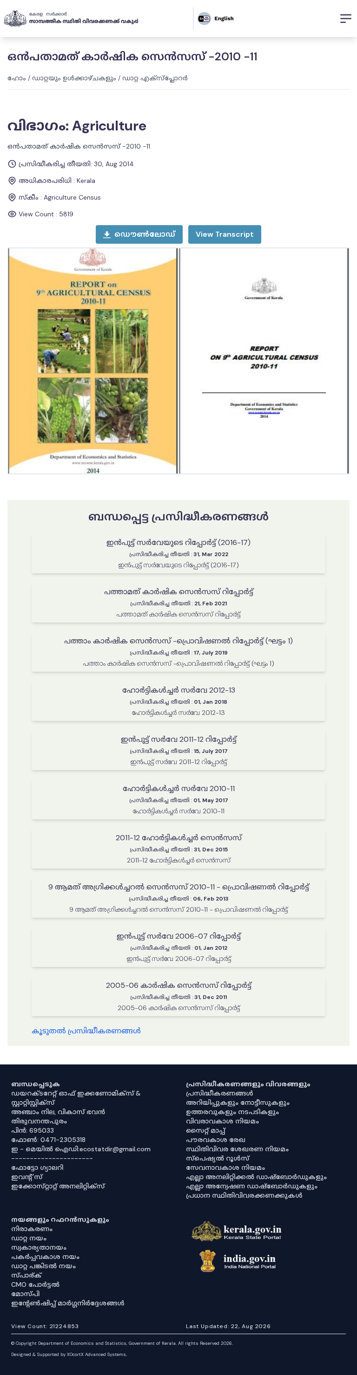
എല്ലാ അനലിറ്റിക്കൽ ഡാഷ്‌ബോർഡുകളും (256, 1177)
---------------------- (52, 1158)
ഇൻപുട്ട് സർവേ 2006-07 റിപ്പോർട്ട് (179, 936)
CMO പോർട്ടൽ (35, 1284)
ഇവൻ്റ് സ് (26, 1177)
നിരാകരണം (32, 1229)
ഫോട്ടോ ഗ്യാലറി (37, 1167)
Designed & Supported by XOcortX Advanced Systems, (69, 1354)
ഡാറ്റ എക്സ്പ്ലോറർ (155, 78)
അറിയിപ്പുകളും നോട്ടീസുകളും (238, 1102)
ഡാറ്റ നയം (28, 1238)
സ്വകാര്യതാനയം (38, 1247)
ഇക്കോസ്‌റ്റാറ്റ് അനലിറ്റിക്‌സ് (58, 1186)
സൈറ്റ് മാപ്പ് (205, 1130)
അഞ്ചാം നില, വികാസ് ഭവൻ (58, 1112)
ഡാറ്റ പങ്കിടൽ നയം (43, 1266)
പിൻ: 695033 (32, 1130)
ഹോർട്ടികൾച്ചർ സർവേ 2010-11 (179, 788)
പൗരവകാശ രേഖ (215, 1139)
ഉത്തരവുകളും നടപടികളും (232, 1112)
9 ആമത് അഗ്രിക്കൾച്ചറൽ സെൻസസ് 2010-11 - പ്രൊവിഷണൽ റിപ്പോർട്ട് (178, 887)
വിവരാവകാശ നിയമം (222, 1121)
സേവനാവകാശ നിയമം (225, 1167)
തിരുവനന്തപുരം (39, 1121)
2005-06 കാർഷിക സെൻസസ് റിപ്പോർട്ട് (178, 985)
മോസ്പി (25, 1294)
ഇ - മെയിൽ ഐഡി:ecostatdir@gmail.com (81, 1149)
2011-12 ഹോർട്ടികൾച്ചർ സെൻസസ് (179, 838)
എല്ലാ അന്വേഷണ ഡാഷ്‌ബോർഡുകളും (251, 1186)
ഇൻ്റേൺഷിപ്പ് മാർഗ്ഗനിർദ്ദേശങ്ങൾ (68, 1303)
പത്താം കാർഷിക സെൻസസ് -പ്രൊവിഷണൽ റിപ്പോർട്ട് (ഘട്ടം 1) (178, 641)
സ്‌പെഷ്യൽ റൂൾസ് (217, 1158)
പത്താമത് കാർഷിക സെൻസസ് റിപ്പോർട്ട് (178, 592)
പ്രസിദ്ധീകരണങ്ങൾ (219, 1093)
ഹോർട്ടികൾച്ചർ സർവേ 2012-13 (178, 690)
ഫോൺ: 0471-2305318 (48, 1139)
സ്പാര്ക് (26, 1275)
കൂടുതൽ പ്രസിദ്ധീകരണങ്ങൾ (86, 1031)
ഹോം (16, 78)
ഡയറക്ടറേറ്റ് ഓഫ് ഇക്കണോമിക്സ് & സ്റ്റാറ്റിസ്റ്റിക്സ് (76, 1098)
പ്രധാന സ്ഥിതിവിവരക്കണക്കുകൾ (244, 1195)
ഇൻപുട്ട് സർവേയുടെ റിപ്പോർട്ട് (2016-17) (178, 542)
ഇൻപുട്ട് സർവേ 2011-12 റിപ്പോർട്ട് (179, 739)
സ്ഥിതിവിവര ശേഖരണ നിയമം (237, 1149)
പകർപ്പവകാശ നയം (45, 1256)
